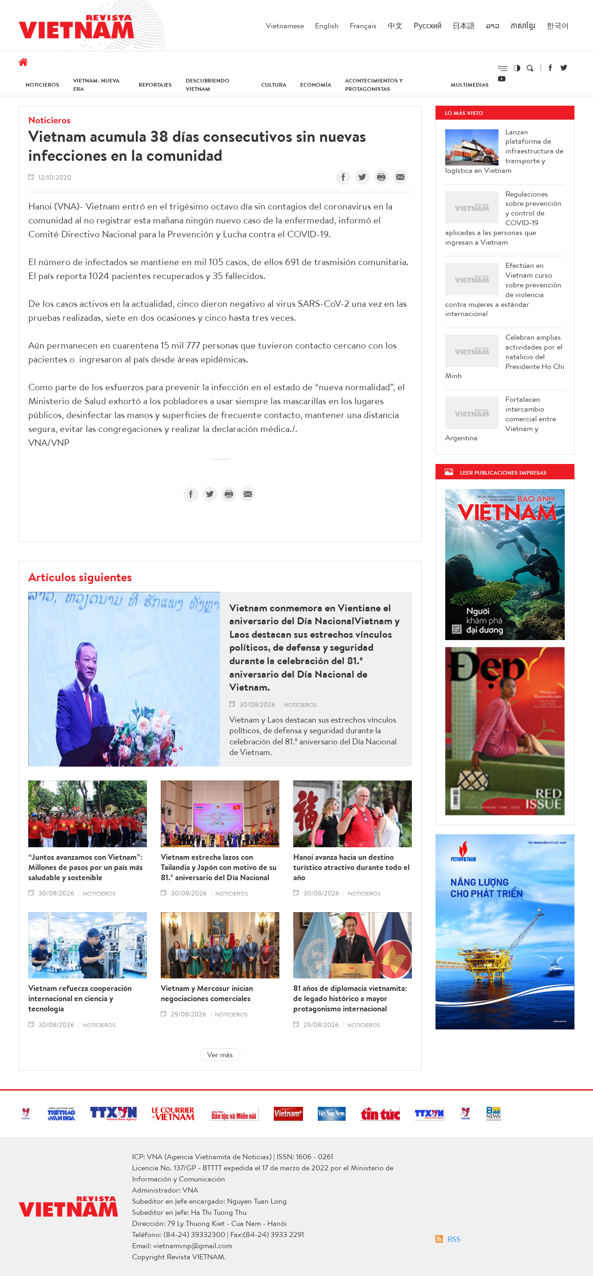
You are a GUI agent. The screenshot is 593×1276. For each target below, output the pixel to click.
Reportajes (155, 85)
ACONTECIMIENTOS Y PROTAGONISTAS (374, 84)
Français (363, 25)
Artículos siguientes (80, 577)
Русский (428, 25)
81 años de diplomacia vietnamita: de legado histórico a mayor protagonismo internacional (350, 998)
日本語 (464, 25)
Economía (315, 85)
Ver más (220, 1054)
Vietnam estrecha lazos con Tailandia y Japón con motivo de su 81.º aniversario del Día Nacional (219, 867)
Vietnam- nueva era (96, 84)
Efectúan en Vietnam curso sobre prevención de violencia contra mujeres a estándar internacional (503, 289)
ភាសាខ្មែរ (523, 25)
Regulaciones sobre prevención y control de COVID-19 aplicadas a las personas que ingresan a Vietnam (503, 218)
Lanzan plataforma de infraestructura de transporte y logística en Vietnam (504, 151)
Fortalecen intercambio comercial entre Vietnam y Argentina (500, 418)
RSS (454, 1239)
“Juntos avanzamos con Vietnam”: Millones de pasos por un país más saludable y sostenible (85, 867)
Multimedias (470, 85)
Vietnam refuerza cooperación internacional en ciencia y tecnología (80, 998)
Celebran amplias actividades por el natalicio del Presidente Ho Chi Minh (504, 356)
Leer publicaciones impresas (503, 472)
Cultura (273, 85)
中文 (395, 25)
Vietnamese (285, 25)
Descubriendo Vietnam (207, 84)
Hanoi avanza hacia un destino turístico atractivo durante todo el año (351, 867)
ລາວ (492, 25)
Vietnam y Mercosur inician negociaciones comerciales (207, 993)
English (327, 25)
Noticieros (42, 85)
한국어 (558, 25)
